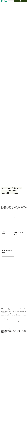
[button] (11, 0)
